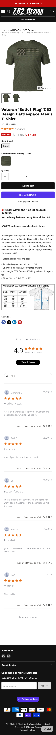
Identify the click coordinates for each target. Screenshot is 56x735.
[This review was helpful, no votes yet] (44, 426)
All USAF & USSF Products (23, 30)
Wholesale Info (35, 724)
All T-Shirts (10, 724)
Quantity (5, 170)
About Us (22, 724)
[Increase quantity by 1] (26, 176)
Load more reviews (28, 617)
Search (47, 724)
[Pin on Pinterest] (20, 322)
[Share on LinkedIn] (14, 322)
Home (4, 30)
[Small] (6, 149)
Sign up (44, 685)
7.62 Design (10, 124)
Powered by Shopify (28, 730)
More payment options (28, 201)
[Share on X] (9, 322)
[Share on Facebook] (3, 322)
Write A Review (28, 362)
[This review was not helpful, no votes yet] (49, 426)
